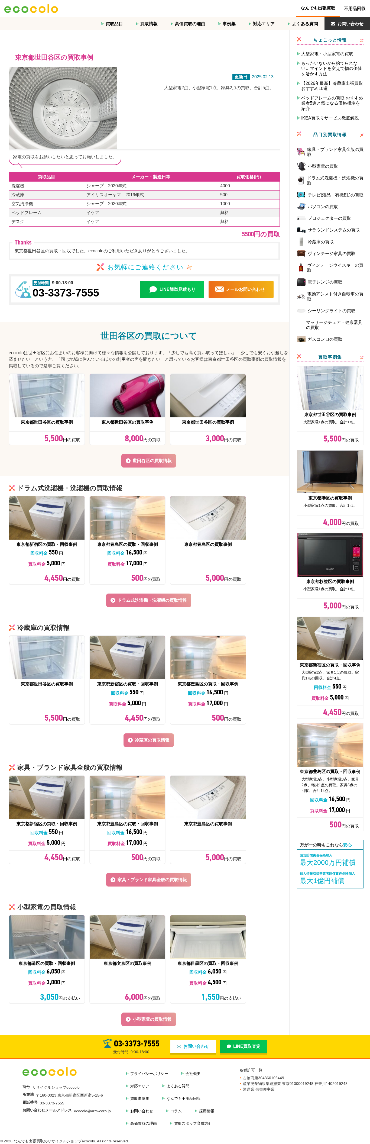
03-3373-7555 (66, 292)
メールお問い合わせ (245, 289)
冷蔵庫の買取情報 (152, 740)
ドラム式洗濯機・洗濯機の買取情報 (152, 600)
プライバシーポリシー (149, 1073)
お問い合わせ (350, 23)
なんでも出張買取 (318, 8)
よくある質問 (305, 23)
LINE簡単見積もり (178, 289)
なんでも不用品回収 (184, 1098)
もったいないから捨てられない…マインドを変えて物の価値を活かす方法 (331, 68)
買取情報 (149, 23)
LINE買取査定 (247, 1046)
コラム (176, 1111)
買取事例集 (139, 1098)
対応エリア (264, 23)
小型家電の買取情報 (152, 1019)
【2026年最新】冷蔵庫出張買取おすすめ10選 (332, 86)
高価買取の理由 (190, 23)
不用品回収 (355, 8)
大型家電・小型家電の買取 (327, 53)
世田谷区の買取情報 (152, 460)
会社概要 (193, 1073)
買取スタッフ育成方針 (193, 1123)
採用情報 (206, 1111)
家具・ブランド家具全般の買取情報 (152, 879)
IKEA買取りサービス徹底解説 (330, 118)
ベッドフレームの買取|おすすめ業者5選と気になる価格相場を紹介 (332, 103)
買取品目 (114, 23)
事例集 (229, 23)
